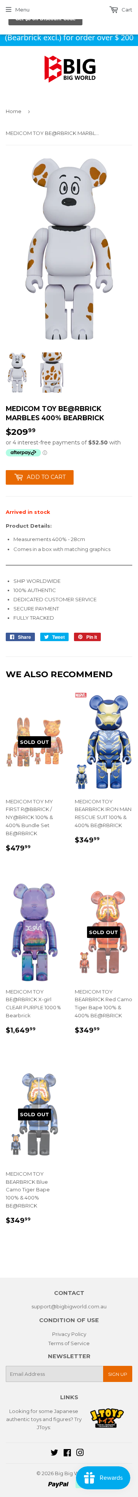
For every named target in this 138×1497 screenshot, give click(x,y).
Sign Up (117, 1374)
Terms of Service (69, 1343)
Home (13, 111)
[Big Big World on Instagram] (80, 1454)
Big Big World (72, 1473)
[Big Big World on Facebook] (67, 1454)
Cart (126, 10)
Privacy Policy (69, 1334)
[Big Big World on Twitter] (54, 1454)
